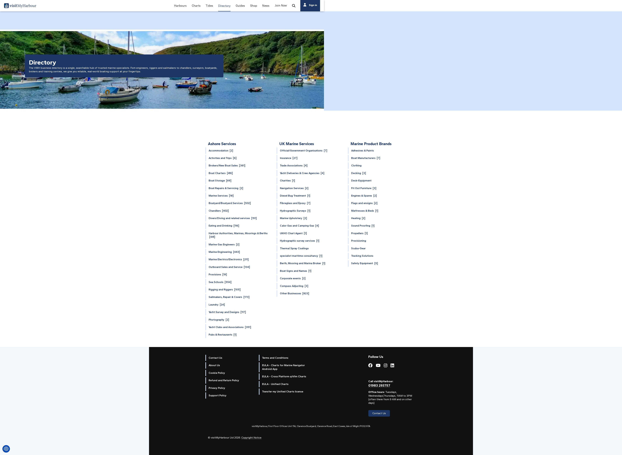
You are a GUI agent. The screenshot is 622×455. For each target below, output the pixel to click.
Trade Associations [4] (293, 165)
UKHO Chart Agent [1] (293, 233)
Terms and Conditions (275, 357)
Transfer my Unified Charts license (282, 391)
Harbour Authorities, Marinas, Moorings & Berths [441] (238, 235)
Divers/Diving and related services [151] (233, 218)
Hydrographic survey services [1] (299, 240)
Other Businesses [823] (294, 293)
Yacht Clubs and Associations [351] (230, 327)
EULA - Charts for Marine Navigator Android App (283, 367)
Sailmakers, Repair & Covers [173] (229, 297)
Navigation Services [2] (294, 188)
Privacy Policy (217, 387)
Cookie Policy (217, 372)
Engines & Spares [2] (364, 195)
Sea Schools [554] (220, 282)
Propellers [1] (359, 233)
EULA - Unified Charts (275, 384)
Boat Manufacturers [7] (365, 158)
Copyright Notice (251, 437)
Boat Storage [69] (220, 180)
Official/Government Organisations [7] (303, 150)
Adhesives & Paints (362, 150)
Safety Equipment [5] (364, 263)
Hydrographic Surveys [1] (295, 210)
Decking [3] (358, 173)
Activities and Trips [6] (222, 158)
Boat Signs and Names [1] (295, 270)
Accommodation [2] (221, 150)
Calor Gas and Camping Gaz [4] (299, 225)
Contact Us (215, 357)
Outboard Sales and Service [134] (229, 267)
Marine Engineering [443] (224, 251)
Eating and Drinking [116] (224, 225)
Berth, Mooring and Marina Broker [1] (302, 263)
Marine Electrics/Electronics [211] (229, 259)
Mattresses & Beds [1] (364, 210)
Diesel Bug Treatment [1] (295, 195)
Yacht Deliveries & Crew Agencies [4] (302, 173)
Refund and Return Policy (224, 380)
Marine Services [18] (221, 195)
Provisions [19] (218, 274)
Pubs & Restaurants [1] (222, 334)
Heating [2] (358, 218)
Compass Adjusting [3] (294, 285)
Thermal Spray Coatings (294, 248)
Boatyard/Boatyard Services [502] (230, 203)
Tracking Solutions (362, 255)
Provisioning (358, 240)
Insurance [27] (288, 158)
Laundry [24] (217, 304)
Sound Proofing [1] (362, 225)
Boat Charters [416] (221, 173)
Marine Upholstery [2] (293, 218)
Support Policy (217, 395)
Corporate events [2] (292, 278)
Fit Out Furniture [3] (363, 188)
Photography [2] (219, 319)
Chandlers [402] (219, 210)
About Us (214, 365)
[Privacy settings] (6, 449)
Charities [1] (287, 180)
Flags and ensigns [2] (364, 203)
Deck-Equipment (361, 180)
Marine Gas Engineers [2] (224, 244)
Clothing (356, 165)
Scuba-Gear (358, 248)
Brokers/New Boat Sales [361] (227, 165)
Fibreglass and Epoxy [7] (295, 203)
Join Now (281, 5)
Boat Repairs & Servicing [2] (226, 188)
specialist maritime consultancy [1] (301, 255)
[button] (180, 5)
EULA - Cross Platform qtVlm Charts (284, 376)
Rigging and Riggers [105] (225, 289)
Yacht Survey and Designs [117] (227, 312)
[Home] (20, 6)
